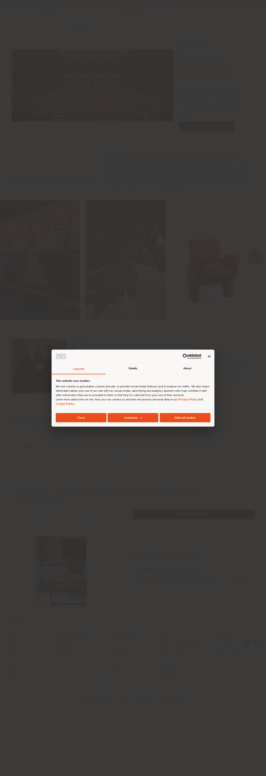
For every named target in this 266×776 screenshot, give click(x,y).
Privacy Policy (188, 399)
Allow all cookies (185, 417)
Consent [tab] (78, 368)
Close (81, 417)
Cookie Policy (65, 403)
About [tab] (187, 368)
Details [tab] (133, 368)
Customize (131, 417)
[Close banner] (209, 356)
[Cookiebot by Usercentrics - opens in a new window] (185, 356)
